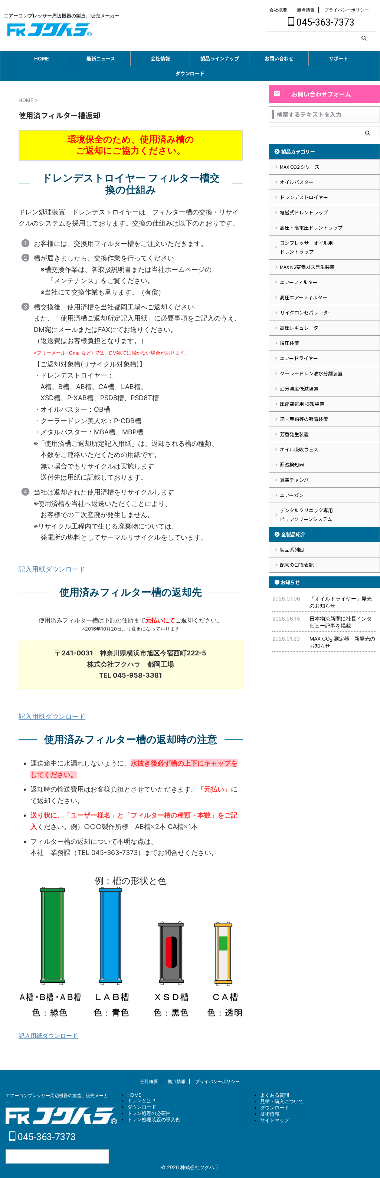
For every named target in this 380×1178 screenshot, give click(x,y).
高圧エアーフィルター (303, 297)
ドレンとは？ (141, 1100)
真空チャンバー (297, 479)
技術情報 (269, 1114)
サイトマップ (274, 1120)
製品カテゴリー (298, 151)
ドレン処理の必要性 (149, 1113)
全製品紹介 (293, 534)
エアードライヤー (299, 358)
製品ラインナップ (219, 58)
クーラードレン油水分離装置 (311, 373)
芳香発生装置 (294, 434)
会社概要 (278, 10)
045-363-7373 (324, 22)
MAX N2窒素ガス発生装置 (307, 266)
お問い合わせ (279, 58)
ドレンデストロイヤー (304, 197)
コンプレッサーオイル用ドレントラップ (306, 247)
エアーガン (292, 494)
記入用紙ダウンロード (52, 569)
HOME (41, 58)
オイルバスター (297, 181)
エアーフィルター (299, 282)
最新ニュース (100, 58)
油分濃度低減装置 (299, 388)
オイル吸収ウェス (299, 449)
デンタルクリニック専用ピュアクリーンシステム (306, 515)
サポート (338, 58)
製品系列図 (292, 549)
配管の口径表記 (297, 564)
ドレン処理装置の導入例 (153, 1119)
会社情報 (160, 58)
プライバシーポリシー (346, 10)
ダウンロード (190, 73)
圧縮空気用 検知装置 (302, 403)
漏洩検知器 (292, 464)
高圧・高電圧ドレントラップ (311, 227)
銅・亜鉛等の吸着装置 (304, 418)
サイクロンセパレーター (306, 312)
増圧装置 (289, 342)
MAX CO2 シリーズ (300, 166)
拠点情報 (306, 10)
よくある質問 (274, 1095)
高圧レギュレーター (301, 327)
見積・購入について (282, 1101)
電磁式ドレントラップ (304, 212)
